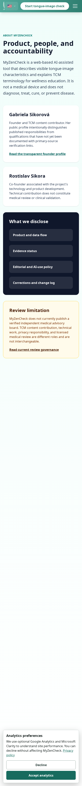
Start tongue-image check (44, 6)
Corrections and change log (34, 283)
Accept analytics (41, 775)
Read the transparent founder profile (37, 154)
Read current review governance (34, 350)
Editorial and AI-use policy (33, 267)
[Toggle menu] (75, 6)
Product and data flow (30, 235)
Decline (41, 765)
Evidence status (25, 251)
